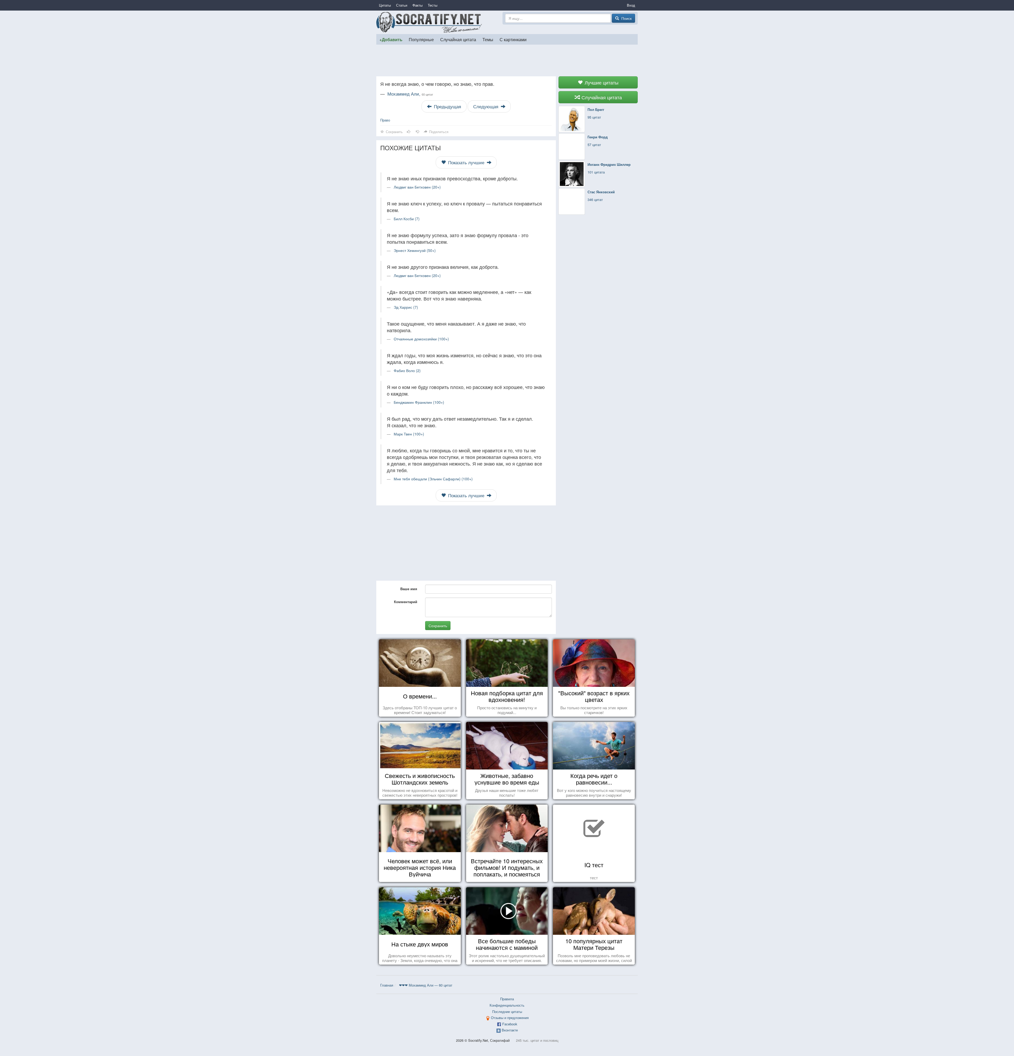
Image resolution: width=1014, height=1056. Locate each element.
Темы (487, 39)
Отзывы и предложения (510, 1017)
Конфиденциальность (507, 1005)
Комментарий (405, 601)
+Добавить (390, 39)
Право (385, 120)
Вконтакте (510, 1029)
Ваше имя (408, 588)
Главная (386, 985)
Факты (417, 5)
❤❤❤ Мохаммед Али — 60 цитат (425, 985)
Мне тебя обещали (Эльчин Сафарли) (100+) (433, 478)
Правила (507, 998)
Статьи (401, 5)
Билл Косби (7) (407, 218)
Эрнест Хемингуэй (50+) (415, 250)
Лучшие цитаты (600, 82)
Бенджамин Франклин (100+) (419, 402)
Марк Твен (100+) (409, 434)
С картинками (513, 39)
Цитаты (385, 5)
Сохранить (438, 625)
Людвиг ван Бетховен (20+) (417, 187)
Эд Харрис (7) (406, 307)
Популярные (421, 39)
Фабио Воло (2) (407, 370)
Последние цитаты (507, 1011)
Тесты (432, 5)
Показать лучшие (466, 162)
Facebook (509, 1023)
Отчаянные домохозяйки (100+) (421, 338)
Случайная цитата (458, 39)
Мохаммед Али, (410, 94)
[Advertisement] (507, 60)
